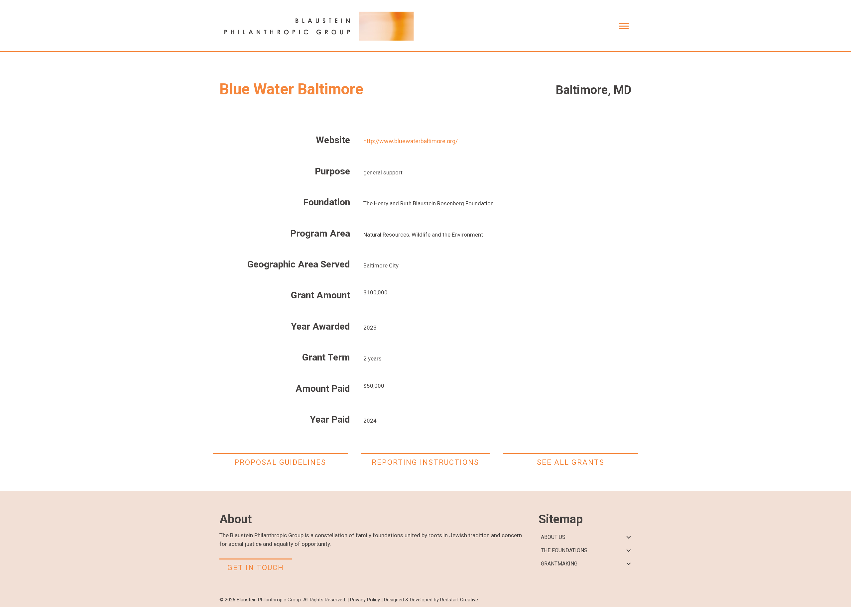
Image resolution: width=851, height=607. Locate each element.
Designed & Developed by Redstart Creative (431, 600)
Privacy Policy (365, 600)
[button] (628, 537)
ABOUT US (553, 537)
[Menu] (624, 26)
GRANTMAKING (559, 563)
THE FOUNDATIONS (564, 550)
